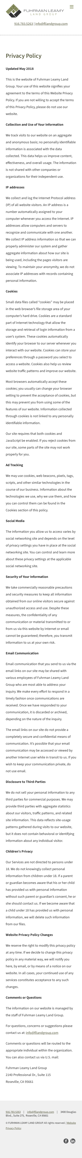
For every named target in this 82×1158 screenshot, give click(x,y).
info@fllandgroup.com (51, 23)
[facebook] (66, 1140)
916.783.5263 (23, 23)
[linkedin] (72, 1140)
